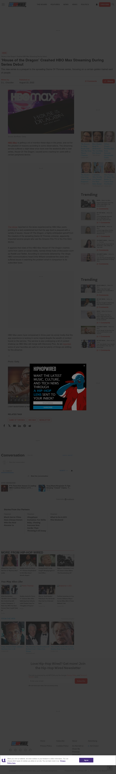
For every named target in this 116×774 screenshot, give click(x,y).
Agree (86, 760)
